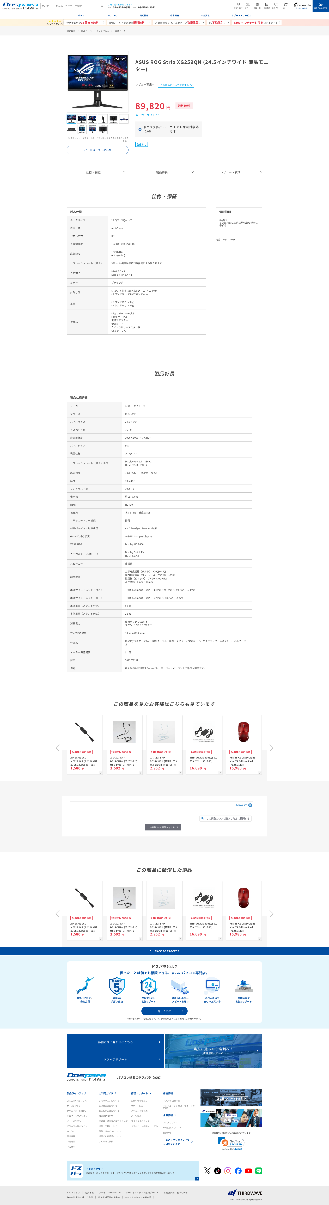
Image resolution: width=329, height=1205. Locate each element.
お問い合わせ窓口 (139, 1100)
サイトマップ (73, 1192)
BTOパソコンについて (109, 1100)
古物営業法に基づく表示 (176, 1192)
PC (217, 22)
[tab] (225, 819)
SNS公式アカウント (172, 1127)
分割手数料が (84, 22)
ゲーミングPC (73, 1105)
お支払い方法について (109, 1110)
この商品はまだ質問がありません (163, 827)
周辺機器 (71, 31)
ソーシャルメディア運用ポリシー (142, 1192)
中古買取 (71, 1146)
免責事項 (89, 1192)
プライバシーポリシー (110, 1192)
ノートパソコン (74, 1121)
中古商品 (71, 1141)
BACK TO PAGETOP (167, 951)
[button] (231, 1144)
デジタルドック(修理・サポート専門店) (179, 1107)
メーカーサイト (145, 115)
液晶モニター (121, 31)
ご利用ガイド (106, 1093)
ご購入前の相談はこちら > (120, 4)
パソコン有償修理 (139, 1110)
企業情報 (168, 1115)
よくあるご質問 (106, 1141)
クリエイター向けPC (76, 1110)
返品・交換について (108, 1126)
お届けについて (106, 1115)
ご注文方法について (108, 1105)
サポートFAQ (137, 1105)
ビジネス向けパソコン (77, 1126)
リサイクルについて (140, 1121)
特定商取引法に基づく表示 (80, 1197)
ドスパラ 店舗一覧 (171, 1100)
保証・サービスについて (110, 1131)
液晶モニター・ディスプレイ (95, 31)
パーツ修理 (136, 1115)
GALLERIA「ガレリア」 (78, 1100)
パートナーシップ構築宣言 (138, 1197)
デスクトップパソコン (77, 1115)
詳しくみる (164, 1011)
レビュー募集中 (145, 84)
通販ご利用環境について (110, 1136)
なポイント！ (256, 22)
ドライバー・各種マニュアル (144, 1126)
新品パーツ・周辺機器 (128, 22)
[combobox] (79, 6)
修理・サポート (139, 1093)
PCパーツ (71, 1131)
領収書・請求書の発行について (113, 1121)
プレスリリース (170, 1122)
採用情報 (167, 1132)
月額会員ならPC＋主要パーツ (178, 22)
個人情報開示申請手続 (109, 1197)
